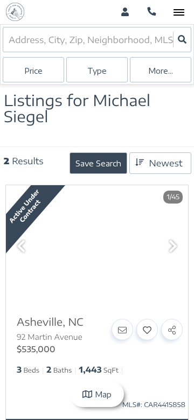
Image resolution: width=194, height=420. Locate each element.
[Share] (172, 329)
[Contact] (122, 329)
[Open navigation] (179, 13)
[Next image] (173, 246)
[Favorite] (147, 329)
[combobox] (10, 39)
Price (33, 70)
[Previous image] (21, 246)
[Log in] (125, 12)
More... (160, 70)
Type (97, 70)
